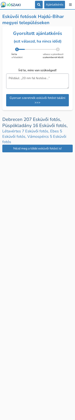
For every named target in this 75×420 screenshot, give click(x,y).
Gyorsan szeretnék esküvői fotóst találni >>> (37, 100)
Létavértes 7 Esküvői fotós (26, 131)
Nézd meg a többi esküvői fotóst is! (37, 148)
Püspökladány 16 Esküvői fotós (35, 125)
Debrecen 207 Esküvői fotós (31, 119)
